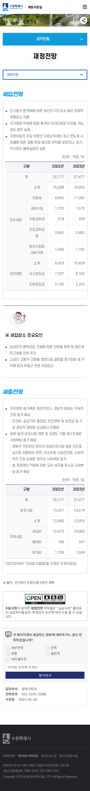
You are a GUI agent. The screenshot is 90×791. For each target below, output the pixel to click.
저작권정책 (9, 756)
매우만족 (17, 647)
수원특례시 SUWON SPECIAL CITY (35, 7)
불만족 (55, 653)
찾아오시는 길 (48, 756)
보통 (14, 653)
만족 (54, 647)
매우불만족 (19, 659)
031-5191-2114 (49, 770)
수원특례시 (17, 738)
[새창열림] (45, 600)
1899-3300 (31, 770)
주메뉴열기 (85, 7)
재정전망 (12, 75)
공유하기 (83, 20)
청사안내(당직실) (68, 756)
